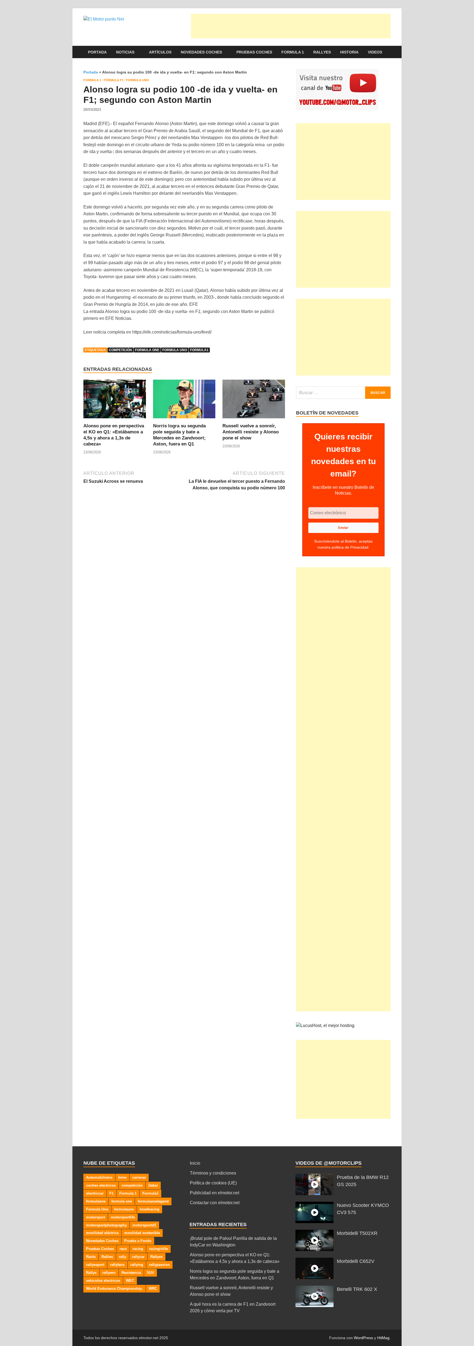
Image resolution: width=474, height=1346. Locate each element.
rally (122, 1257)
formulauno (124, 1209)
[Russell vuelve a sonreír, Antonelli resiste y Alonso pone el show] (253, 401)
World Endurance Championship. (114, 1288)
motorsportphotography (106, 1225)
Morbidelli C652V (355, 1261)
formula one (147, 350)
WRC (153, 1288)
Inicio (195, 1163)
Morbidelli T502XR (357, 1233)
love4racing (149, 1209)
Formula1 (199, 350)
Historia (349, 52)
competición (120, 350)
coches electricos (101, 1185)
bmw (122, 1177)
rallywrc (109, 1273)
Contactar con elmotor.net (214, 1202)
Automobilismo (99, 1177)
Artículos (160, 52)
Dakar (153, 1185)
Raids (91, 1257)
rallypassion (159, 1265)
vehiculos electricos (103, 1281)
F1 (111, 1193)
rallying (136, 1265)
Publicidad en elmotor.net (214, 1192)
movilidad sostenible (142, 1233)
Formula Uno (137, 80)
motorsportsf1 (144, 1225)
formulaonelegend (153, 1201)
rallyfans (117, 1265)
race (123, 1249)
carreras (139, 1177)
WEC (130, 1281)
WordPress (363, 1338)
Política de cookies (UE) (213, 1183)
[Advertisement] (291, 26)
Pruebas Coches (254, 52)
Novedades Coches (201, 52)
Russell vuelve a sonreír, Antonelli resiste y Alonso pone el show (250, 432)
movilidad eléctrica (102, 1233)
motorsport (95, 1217)
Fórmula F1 (113, 80)
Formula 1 (292, 52)
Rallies (107, 1257)
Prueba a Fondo (137, 1241)
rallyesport (95, 1265)
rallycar (138, 1257)
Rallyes (322, 52)
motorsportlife (123, 1217)
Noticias (125, 52)
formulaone (96, 1201)
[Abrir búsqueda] (388, 52)
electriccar (95, 1193)
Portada (97, 52)
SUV (150, 1273)
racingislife (158, 1249)
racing (137, 1249)
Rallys (91, 1273)
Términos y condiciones (213, 1173)
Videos (375, 52)
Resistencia (131, 1273)
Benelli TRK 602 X (357, 1289)
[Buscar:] (343, 392)
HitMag (383, 1338)
